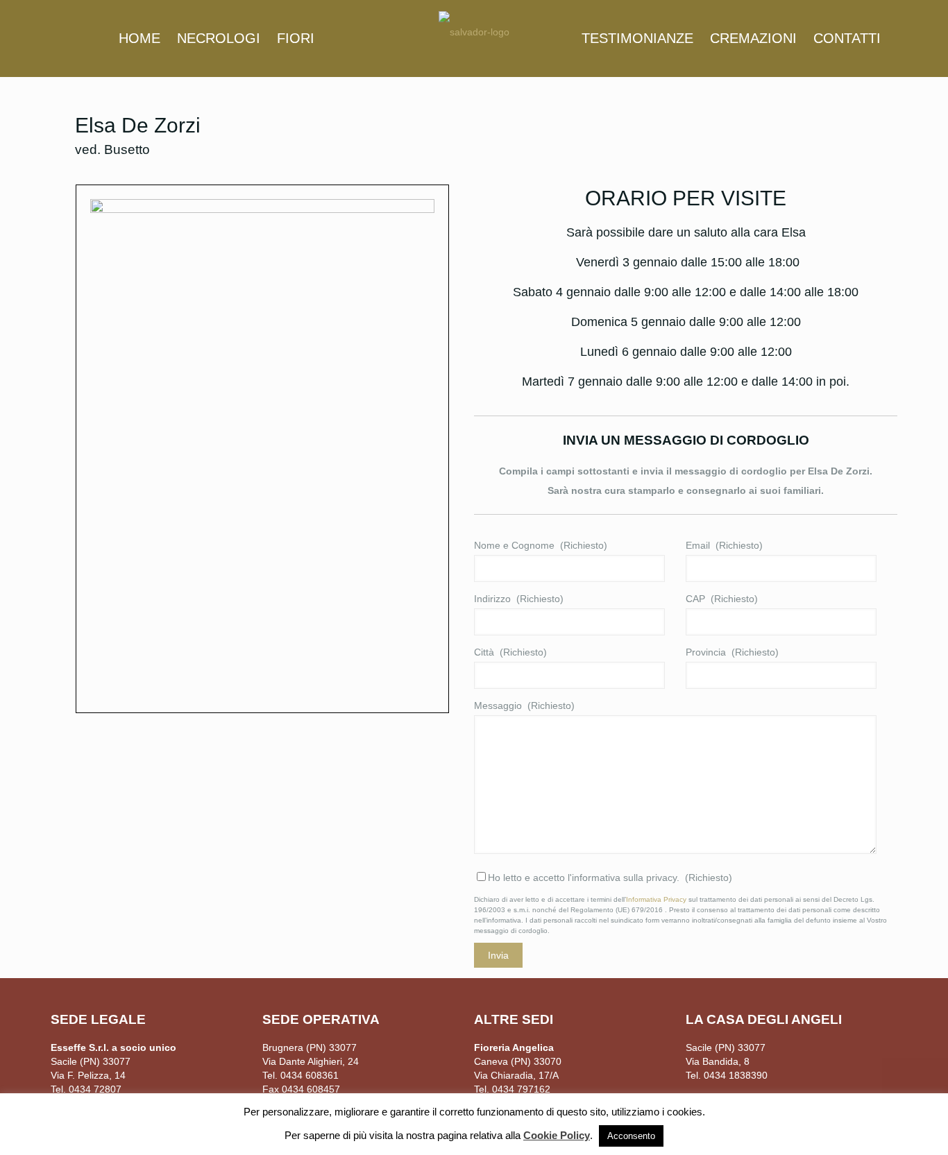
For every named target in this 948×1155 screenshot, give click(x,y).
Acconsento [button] (631, 1136)
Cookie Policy (556, 1135)
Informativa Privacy (656, 899)
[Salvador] (473, 31)
